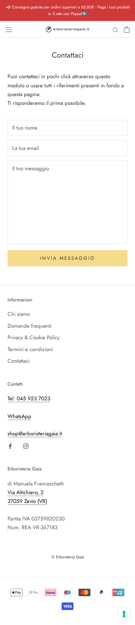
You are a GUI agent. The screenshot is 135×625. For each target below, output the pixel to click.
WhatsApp (19, 416)
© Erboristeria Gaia (67, 557)
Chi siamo (19, 314)
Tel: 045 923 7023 (29, 398)
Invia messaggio (67, 258)
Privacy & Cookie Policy (33, 337)
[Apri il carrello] (126, 29)
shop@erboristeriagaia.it (35, 433)
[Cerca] (115, 30)
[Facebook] (10, 445)
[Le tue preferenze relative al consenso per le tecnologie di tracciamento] (124, 614)
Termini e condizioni (30, 349)
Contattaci (19, 361)
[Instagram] (26, 445)
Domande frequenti (29, 326)
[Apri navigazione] (9, 29)
